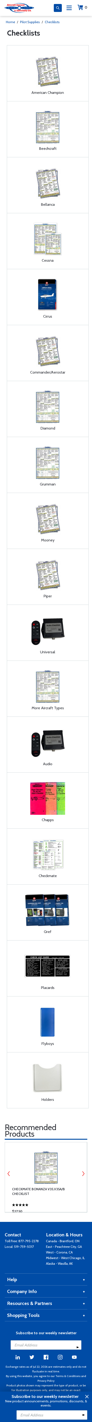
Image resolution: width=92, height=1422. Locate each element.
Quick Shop (49, 1202)
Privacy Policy (46, 1380)
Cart (86, 7)
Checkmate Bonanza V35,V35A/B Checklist (38, 1191)
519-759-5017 (24, 1247)
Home (10, 22)
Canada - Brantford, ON (62, 1241)
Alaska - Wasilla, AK (59, 1263)
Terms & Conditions (67, 1376)
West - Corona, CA (59, 1252)
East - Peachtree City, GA (64, 1247)
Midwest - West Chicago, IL (65, 1258)
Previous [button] (9, 1174)
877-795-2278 (28, 1241)
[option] (46, 1177)
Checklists (52, 22)
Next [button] (83, 1174)
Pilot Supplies (30, 22)
